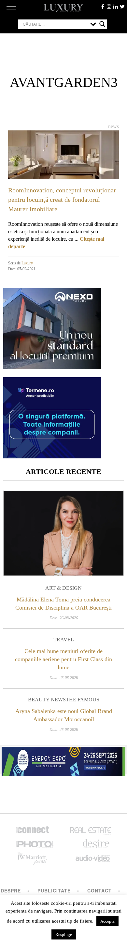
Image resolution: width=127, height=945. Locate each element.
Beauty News (47, 699)
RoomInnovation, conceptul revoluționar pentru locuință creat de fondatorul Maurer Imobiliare (62, 199)
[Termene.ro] (52, 456)
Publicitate (54, 890)
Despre (11, 890)
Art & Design (63, 588)
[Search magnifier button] (102, 24)
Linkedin (115, 6)
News (113, 126)
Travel (63, 639)
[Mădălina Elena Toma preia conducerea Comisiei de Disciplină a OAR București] (63, 533)
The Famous (82, 699)
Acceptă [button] (107, 921)
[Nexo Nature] (52, 366)
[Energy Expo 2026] (63, 759)
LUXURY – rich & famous (63, 8)
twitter (122, 6)
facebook (102, 6)
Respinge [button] (63, 934)
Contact (99, 890)
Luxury (27, 263)
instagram (109, 6)
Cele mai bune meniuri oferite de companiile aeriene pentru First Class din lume (63, 659)
